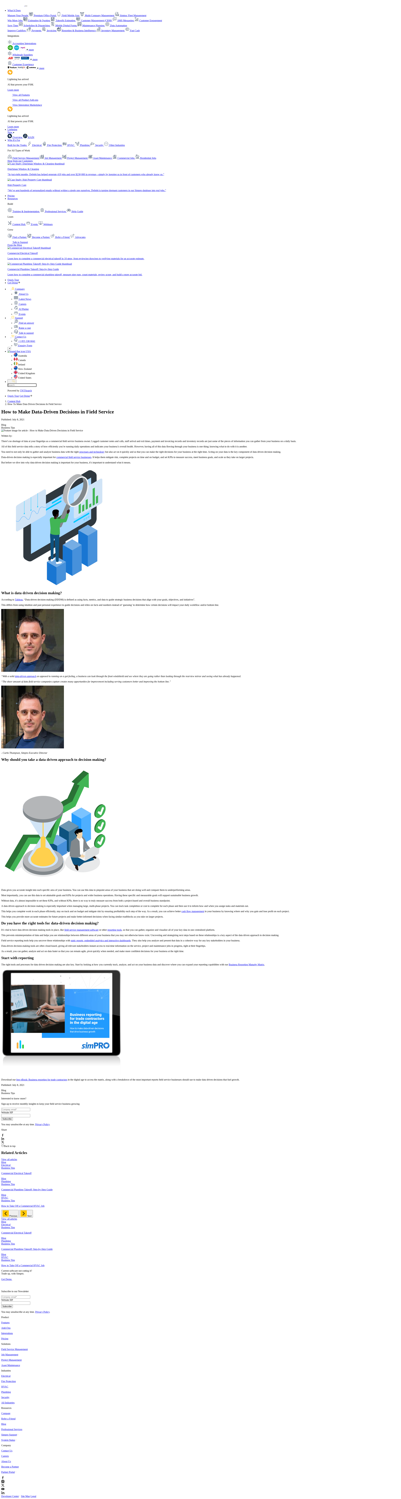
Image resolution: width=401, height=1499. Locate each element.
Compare (5, 1413)
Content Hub (14, 401)
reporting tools (114, 930)
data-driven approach (25, 676)
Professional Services (11, 1429)
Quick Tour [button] (13, 280)
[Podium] (13, 68)
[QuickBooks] (11, 49)
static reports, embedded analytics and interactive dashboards (101, 940)
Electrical (5, 1376)
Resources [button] (13, 198)
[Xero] (17, 49)
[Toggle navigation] (26, 5)
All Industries (8, 1402)
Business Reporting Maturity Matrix (246, 964)
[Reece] (17, 59)
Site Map (25, 1496)
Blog (3, 1424)
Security (5, 1397)
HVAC (4, 1386)
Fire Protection (8, 1381)
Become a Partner (10, 1466)
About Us (6, 1461)
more (31, 49)
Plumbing (6, 1392)
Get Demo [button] (13, 282)
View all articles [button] (9, 1159)
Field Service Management (14, 1349)
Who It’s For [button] (14, 140)
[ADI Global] (11, 59)
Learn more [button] (13, 90)
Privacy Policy (42, 1124)
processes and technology (91, 452)
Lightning (12, 131)
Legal (33, 1496)
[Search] (12, 381)
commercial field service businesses (73, 457)
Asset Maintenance (10, 1365)
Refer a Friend (8, 1418)
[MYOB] (23, 49)
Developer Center (10, 1496)
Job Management (9, 1354)
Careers (5, 1456)
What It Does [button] (14, 10)
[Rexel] (25, 59)
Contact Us (6, 1450)
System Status (8, 1440)
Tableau (19, 599)
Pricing (11, 195)
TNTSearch (26, 390)
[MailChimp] (31, 68)
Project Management (11, 1360)
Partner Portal (8, 1472)
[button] (16, 289)
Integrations (7, 1333)
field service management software (81, 930)
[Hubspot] (22, 68)
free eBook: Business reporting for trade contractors (41, 1079)
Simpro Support (9, 1434)
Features (5, 1322)
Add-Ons (5, 1328)
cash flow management (192, 911)
